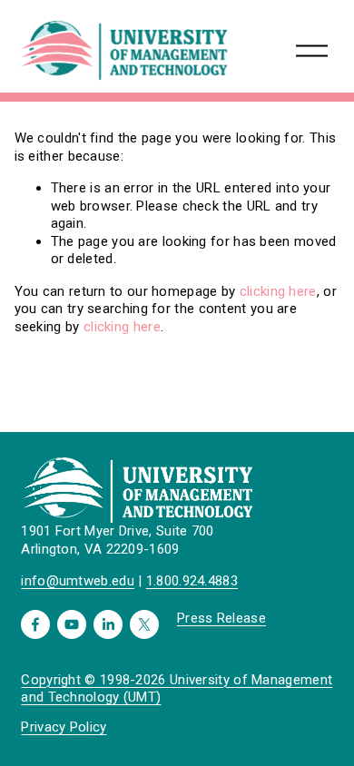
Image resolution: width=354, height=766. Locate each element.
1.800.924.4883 (192, 581)
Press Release (221, 618)
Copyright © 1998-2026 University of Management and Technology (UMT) (176, 688)
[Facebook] (35, 624)
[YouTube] (71, 624)
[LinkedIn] (108, 624)
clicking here (278, 291)
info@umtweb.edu (77, 581)
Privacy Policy (63, 727)
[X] (144, 624)
